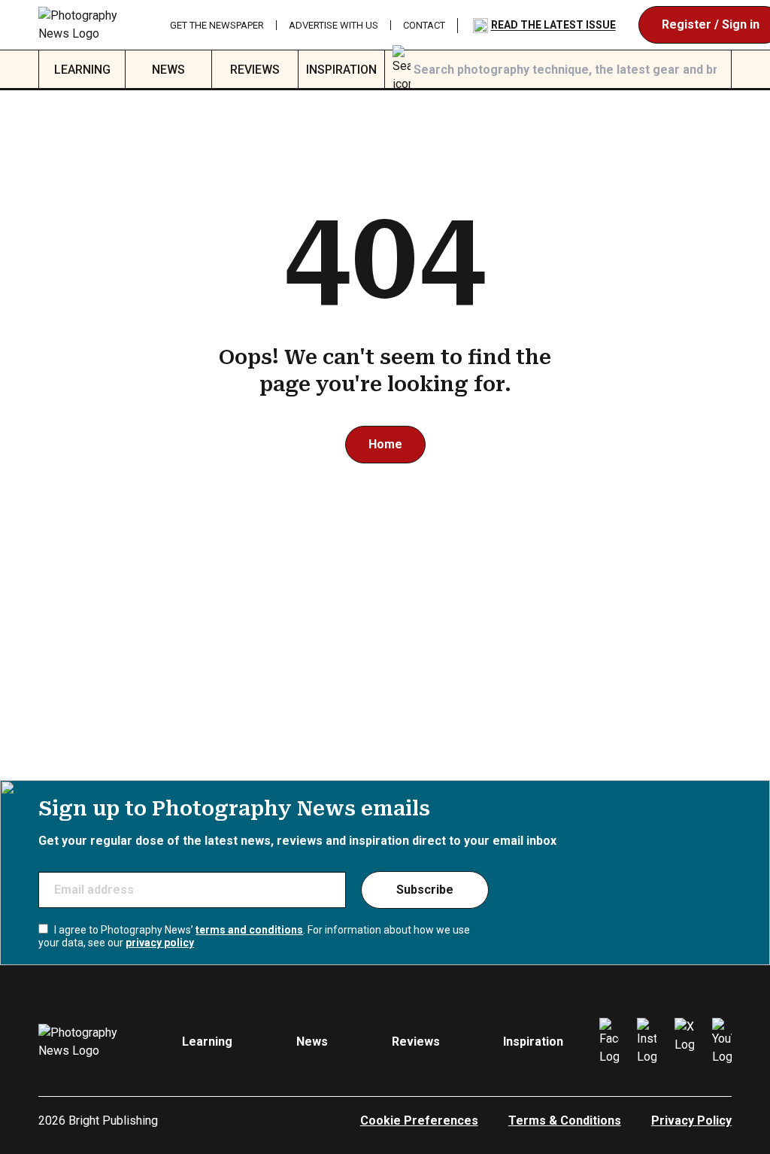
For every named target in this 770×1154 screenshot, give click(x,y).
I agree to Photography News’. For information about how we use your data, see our (254, 936)
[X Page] (684, 1042)
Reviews (255, 69)
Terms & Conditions (564, 1120)
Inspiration (341, 69)
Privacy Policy (691, 1120)
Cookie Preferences (419, 1120)
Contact (424, 25)
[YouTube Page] (722, 1042)
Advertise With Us (333, 25)
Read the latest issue (553, 25)
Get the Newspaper (217, 25)
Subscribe (424, 889)
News (168, 69)
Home (385, 444)
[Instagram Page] (646, 1042)
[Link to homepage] (92, 25)
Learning (82, 69)
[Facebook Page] (609, 1042)
